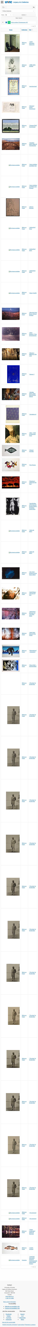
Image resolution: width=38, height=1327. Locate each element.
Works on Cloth (24, 43)
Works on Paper (24, 65)
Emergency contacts (30, 1324)
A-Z (22, 1316)
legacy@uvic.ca (10, 1296)
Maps (22, 1319)
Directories (22, 1317)
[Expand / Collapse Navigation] (2, 2)
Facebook (8, 1314)
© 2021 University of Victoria (10, 1324)
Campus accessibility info (12, 1308)
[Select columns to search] (4, 7)
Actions (23, 15)
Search (22, 1314)
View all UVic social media (8, 1322)
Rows (3, 15)
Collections (24, 29)
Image (10, 29)
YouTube (8, 1317)
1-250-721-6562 (9, 1298)
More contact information (9, 1301)
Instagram (9, 1319)
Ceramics (24, 1260)
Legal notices (21, 1324)
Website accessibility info (12, 1306)
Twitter (9, 1316)
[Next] (35, 26)
